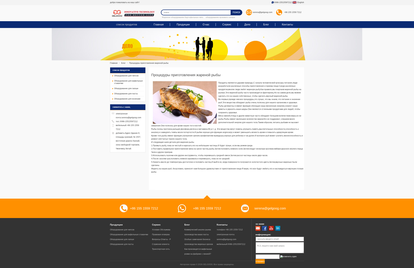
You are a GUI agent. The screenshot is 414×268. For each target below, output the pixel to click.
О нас (206, 24)
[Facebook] (264, 228)
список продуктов (126, 24)
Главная (159, 24)
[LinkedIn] (277, 228)
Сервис (226, 24)
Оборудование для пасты (126, 94)
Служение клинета (160, 244)
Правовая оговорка (161, 234)
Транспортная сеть (161, 249)
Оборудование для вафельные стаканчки (129, 234)
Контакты (287, 24)
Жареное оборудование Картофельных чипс (182, 17)
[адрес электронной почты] (258, 228)
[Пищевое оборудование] (134, 13)
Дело (247, 24)
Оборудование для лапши (126, 88)
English (299, 2)
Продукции (183, 24)
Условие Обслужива (161, 230)
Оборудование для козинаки (127, 99)
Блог (266, 24)
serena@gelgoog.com (262, 12)
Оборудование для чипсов (126, 76)
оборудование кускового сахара (220, 17)
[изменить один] (288, 256)
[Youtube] (271, 228)
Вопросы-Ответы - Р (161, 239)
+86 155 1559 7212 (292, 12)
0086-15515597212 (283, 2)
